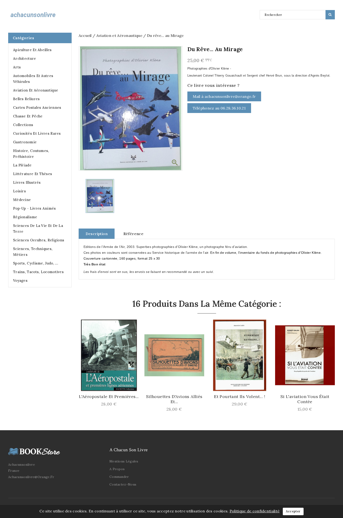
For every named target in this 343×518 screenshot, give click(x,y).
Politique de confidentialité (255, 511)
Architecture (24, 58)
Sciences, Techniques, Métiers (32, 252)
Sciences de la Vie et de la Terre (38, 228)
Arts (17, 67)
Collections (23, 125)
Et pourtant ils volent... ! (239, 396)
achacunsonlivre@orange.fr (31, 477)
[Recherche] (330, 14)
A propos (117, 469)
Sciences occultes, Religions (38, 240)
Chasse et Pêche (28, 116)
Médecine (22, 199)
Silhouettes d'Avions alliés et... (174, 399)
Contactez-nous (122, 484)
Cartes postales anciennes (37, 107)
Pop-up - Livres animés (34, 208)
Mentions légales (123, 461)
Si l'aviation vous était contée (304, 399)
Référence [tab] (133, 233)
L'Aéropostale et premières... (109, 396)
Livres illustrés (27, 182)
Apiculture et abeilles (32, 50)
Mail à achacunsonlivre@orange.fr (224, 96)
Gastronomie (25, 142)
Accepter (293, 511)
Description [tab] (97, 233)
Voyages (20, 280)
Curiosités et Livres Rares (37, 133)
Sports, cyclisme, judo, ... (35, 263)
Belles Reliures (26, 99)
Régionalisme (25, 217)
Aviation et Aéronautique (35, 90)
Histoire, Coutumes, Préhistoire (31, 153)
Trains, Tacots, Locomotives (38, 272)
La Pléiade (22, 165)
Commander (119, 477)
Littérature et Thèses (32, 174)
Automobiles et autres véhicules (33, 79)
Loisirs (19, 191)
